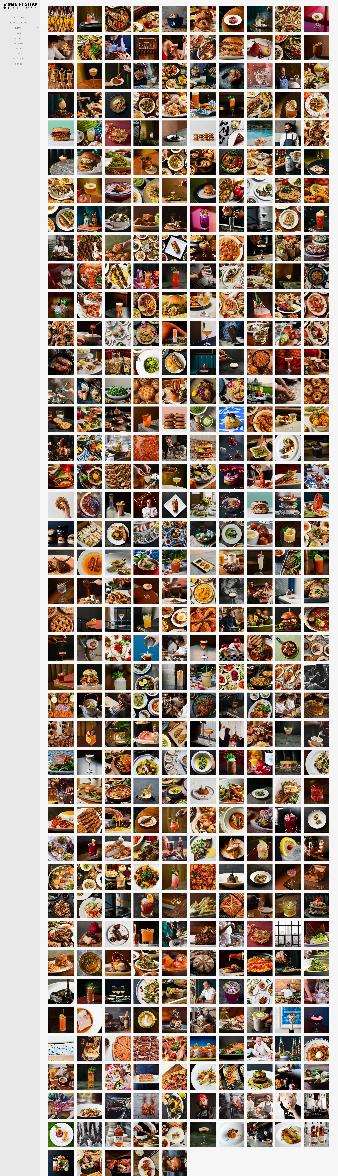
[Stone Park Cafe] (260, 191)
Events (18, 28)
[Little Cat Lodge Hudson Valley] (89, 19)
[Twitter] (18, 64)
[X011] (288, 734)
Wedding (18, 38)
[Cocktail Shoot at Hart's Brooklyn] (203, 305)
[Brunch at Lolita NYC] (231, 391)
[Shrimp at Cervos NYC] (260, 419)
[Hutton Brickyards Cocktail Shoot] (260, 391)
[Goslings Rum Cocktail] (316, 877)
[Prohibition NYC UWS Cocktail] (61, 591)
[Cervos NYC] (146, 305)
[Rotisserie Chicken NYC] (203, 705)
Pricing (18, 49)
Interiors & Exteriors (18, 23)
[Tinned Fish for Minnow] (174, 76)
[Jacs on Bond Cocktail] (118, 620)
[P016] (89, 1077)
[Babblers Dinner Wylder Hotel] (260, 648)
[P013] (203, 1134)
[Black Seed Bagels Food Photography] (118, 133)
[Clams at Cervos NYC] (146, 105)
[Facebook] (15, 64)
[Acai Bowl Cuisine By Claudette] (231, 505)
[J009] (174, 276)
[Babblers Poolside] (260, 133)
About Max (18, 43)
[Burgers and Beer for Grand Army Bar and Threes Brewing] (203, 105)
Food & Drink (18, 18)
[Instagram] (21, 64)
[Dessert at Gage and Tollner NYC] (89, 591)
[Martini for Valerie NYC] (260, 19)
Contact (18, 54)
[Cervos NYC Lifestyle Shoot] (89, 105)
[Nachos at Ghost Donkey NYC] (316, 248)
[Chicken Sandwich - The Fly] (174, 305)
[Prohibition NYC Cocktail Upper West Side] (288, 877)
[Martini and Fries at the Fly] (288, 419)
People (18, 33)
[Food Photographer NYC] (118, 48)
